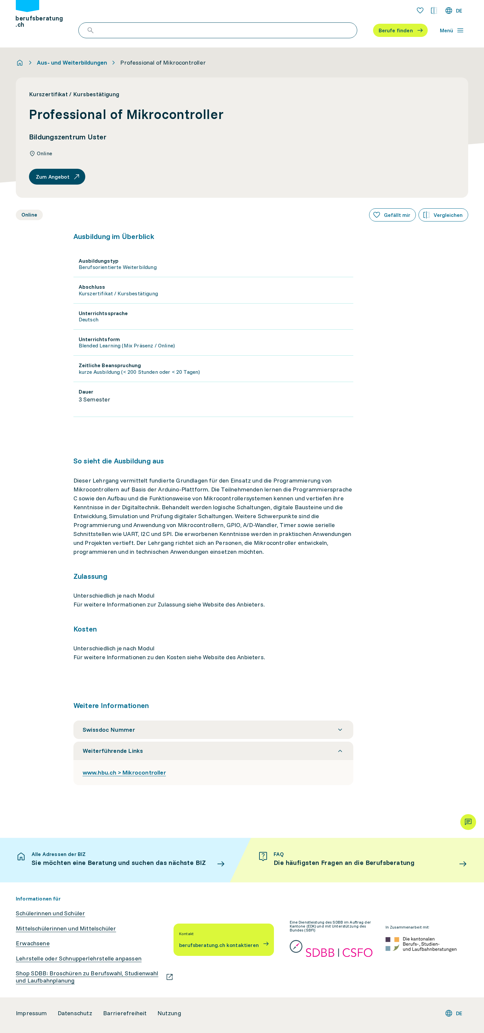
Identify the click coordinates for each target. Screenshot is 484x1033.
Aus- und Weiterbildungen (72, 63)
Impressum (31, 1013)
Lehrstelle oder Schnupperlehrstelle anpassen (79, 958)
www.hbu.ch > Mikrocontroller (124, 772)
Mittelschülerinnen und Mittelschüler (66, 928)
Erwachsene (33, 943)
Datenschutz (75, 1013)
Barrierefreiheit (125, 1013)
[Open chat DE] (468, 822)
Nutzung (169, 1013)
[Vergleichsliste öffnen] (434, 10)
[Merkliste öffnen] (420, 10)
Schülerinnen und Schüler (50, 913)
